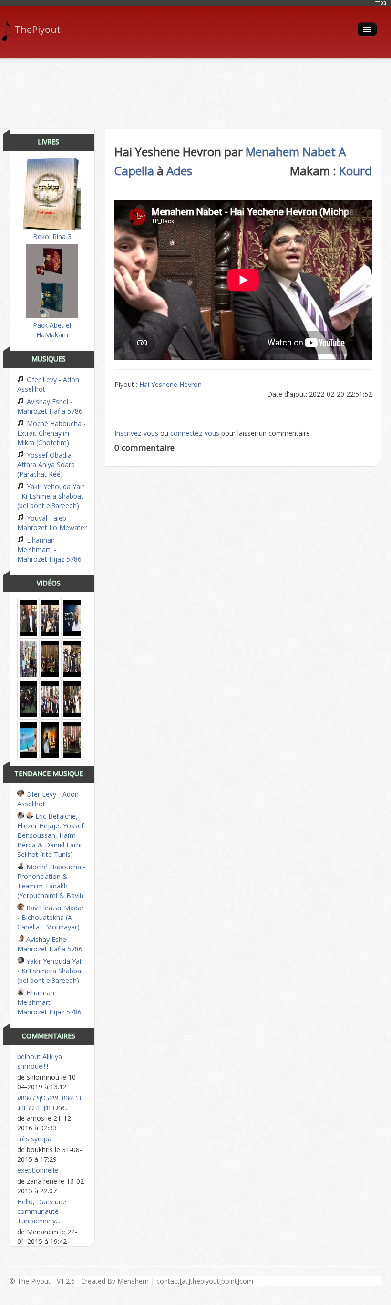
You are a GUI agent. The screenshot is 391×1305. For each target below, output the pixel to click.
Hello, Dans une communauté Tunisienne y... (41, 1211)
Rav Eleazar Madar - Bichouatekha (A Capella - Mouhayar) (50, 917)
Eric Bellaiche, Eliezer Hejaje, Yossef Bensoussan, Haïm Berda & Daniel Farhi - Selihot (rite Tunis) (51, 835)
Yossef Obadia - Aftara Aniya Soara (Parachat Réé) (46, 464)
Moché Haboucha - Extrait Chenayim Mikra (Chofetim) (51, 433)
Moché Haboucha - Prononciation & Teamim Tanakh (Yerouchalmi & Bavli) (51, 881)
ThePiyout (37, 29)
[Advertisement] (195, 89)
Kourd (355, 170)
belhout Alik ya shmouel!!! (39, 1061)
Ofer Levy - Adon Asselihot (48, 384)
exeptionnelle (37, 1170)
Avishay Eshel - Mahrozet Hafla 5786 (49, 406)
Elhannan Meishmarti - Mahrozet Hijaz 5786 (49, 549)
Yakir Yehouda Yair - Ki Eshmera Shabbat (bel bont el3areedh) (50, 496)
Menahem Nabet (291, 151)
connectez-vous (194, 433)
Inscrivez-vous (136, 433)
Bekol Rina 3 (52, 236)
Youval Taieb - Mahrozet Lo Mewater (52, 522)
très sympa (34, 1138)
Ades (179, 170)
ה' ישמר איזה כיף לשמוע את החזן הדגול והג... (49, 1102)
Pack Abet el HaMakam (52, 330)
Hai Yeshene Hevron (170, 384)
